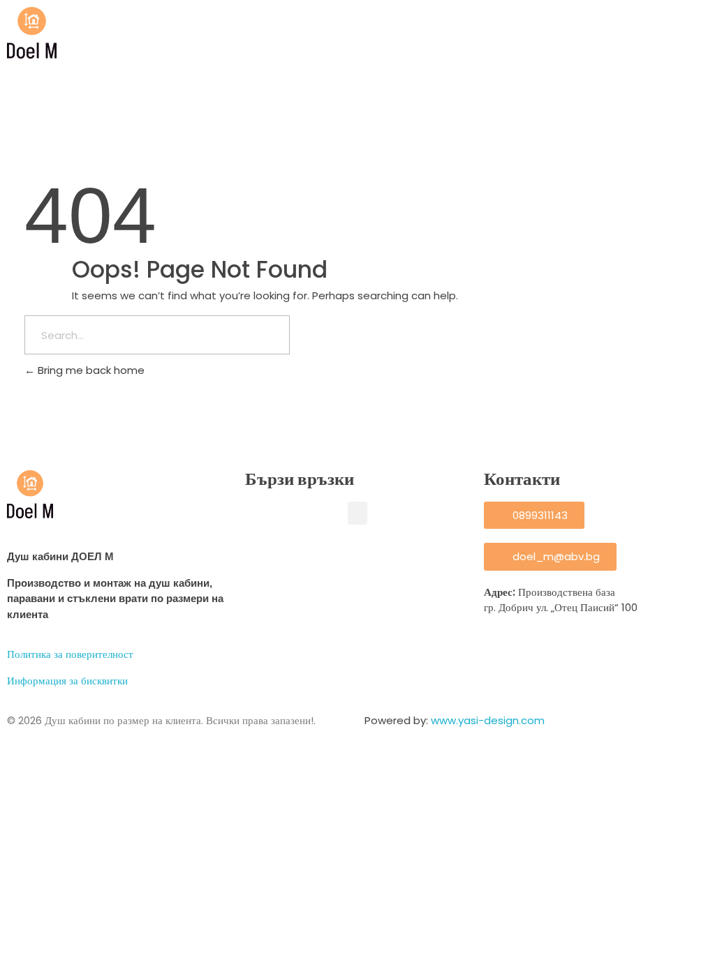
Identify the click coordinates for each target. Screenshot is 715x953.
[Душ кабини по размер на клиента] (32, 33)
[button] (357, 513)
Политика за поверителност (70, 654)
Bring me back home (90, 370)
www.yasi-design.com (488, 720)
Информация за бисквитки (67, 680)
